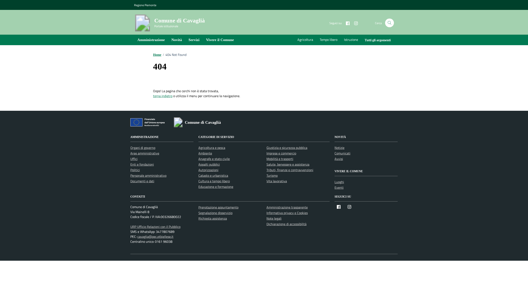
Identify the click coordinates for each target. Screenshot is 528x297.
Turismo (272, 175)
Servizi (194, 40)
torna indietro (162, 95)
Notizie (339, 147)
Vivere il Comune (220, 40)
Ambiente (205, 153)
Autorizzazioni (208, 169)
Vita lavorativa (276, 181)
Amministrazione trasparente (287, 207)
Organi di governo (142, 147)
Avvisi (339, 158)
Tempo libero (328, 39)
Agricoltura (305, 39)
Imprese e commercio (281, 153)
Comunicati (342, 153)
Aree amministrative (144, 153)
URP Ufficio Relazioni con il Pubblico (155, 226)
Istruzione (351, 39)
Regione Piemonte (145, 5)
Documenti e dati (142, 181)
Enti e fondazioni (142, 164)
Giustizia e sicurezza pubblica (286, 147)
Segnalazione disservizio (215, 212)
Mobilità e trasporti (279, 158)
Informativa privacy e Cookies (287, 212)
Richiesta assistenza (212, 218)
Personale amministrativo (148, 175)
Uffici (134, 158)
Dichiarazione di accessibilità (286, 224)
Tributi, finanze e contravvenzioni (289, 169)
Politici (135, 169)
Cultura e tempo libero (214, 181)
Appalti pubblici (209, 164)
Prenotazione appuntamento (218, 207)
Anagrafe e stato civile (214, 158)
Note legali (274, 218)
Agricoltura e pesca (211, 147)
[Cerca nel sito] (389, 23)
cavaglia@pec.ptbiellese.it (155, 236)
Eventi (339, 187)
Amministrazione (151, 40)
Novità (176, 40)
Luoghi (339, 181)
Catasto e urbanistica (213, 175)
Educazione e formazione (215, 186)
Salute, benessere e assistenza (287, 164)
